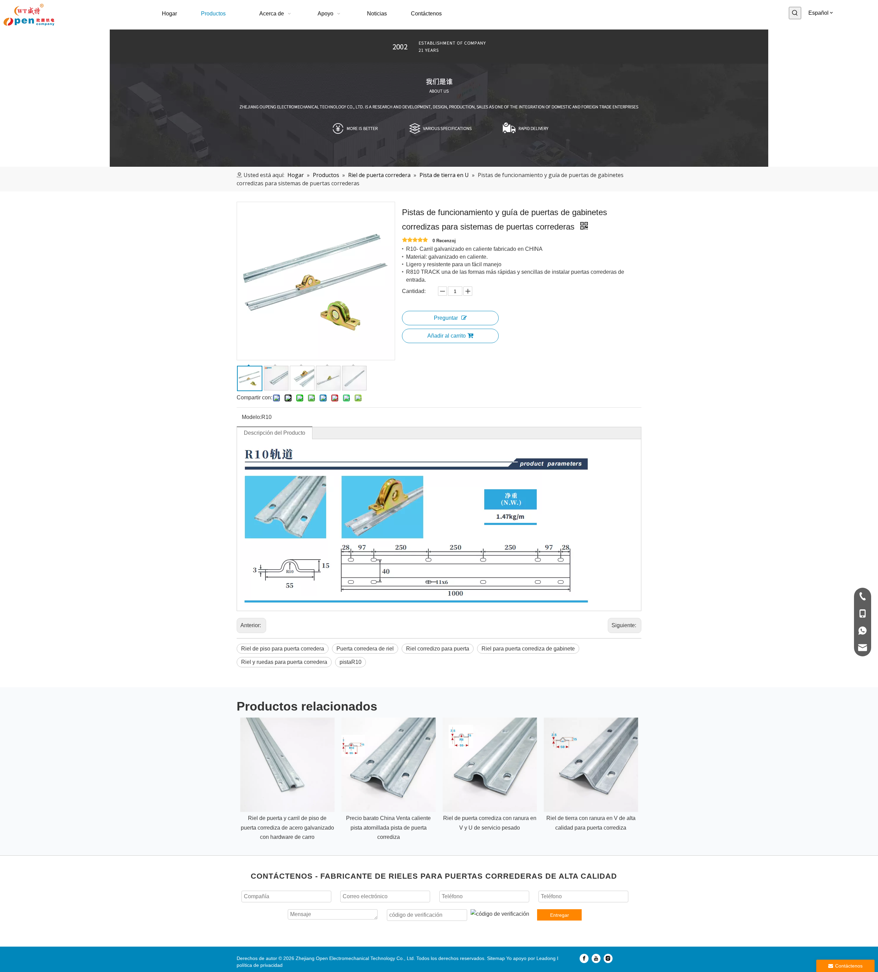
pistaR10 (350, 662)
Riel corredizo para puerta (437, 649)
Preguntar (446, 318)
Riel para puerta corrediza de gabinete (528, 649)
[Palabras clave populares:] (795, 13)
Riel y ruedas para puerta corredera (284, 662)
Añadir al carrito (446, 336)
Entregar (559, 915)
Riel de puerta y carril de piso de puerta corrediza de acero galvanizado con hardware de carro (287, 827)
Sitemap (496, 958)
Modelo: (251, 417)
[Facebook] (584, 958)
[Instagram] (608, 958)
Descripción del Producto (274, 433)
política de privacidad (260, 965)
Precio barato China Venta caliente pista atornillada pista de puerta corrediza (388, 827)
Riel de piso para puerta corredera (282, 649)
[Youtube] (596, 958)
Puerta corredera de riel (365, 649)
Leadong (546, 958)
